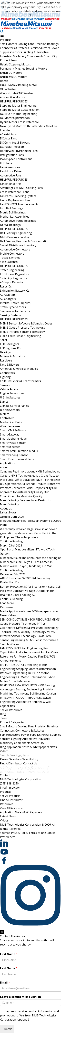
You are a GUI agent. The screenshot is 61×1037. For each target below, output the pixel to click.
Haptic (4, 81)
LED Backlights (9, 344)
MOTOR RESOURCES (13, 665)
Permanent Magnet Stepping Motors (23, 68)
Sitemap (5, 833)
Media (4, 611)
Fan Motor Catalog (25, 656)
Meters (4, 414)
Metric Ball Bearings (13, 212)
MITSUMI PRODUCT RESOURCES (21, 697)
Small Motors (9, 44)
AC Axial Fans (8, 134)
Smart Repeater (10, 447)
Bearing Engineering (29, 689)
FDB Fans (6, 163)
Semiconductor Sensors (15, 311)
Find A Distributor (11, 763)
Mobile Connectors (12, 253)
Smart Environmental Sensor (18, 459)
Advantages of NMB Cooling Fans (21, 188)
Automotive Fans (10, 175)
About (4, 467)
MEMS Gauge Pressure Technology (22, 327)
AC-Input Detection (12, 282)
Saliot (3, 340)
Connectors (7, 373)
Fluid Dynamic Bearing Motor (18, 85)
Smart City (50, 56)
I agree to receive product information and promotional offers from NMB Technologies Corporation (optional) (29, 1015)
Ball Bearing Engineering (16, 233)
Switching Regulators (13, 278)
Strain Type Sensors (13, 307)
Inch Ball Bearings (11, 208)
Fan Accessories (10, 167)
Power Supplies (31, 735)
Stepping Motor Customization (19, 110)
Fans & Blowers (9, 364)
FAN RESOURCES (10, 648)
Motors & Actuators (12, 356)
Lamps (4, 401)
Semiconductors (40, 48)
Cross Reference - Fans (14, 192)
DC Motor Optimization (15, 118)
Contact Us (30, 763)
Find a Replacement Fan (15, 200)
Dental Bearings (10, 225)
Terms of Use (37, 833)
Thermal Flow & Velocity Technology (23, 632)
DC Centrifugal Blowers (15, 142)
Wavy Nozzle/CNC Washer (16, 93)
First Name (8, 954)
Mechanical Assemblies (14, 216)
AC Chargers (8, 299)
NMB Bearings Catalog (14, 237)
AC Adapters (8, 295)
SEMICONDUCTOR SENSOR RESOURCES (25, 619)
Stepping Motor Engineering (18, 105)
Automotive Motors (12, 97)
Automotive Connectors (15, 249)
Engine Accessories (12, 393)
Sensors (17, 52)
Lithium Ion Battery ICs (14, 290)
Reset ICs (6, 286)
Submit (7, 1029)
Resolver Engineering (13, 673)
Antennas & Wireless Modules (19, 369)
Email (5, 982)
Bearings (6, 352)
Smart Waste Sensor (13, 443)
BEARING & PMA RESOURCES (18, 685)
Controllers (7, 418)
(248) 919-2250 (9, 783)
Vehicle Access (9, 389)
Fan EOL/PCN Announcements (19, 204)
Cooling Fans (26, 44)
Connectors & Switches (15, 48)
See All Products (10, 796)
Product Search (9, 60)
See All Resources (11, 710)
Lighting (28, 52)
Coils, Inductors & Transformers (20, 381)
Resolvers (6, 360)
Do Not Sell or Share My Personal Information (21, 928)
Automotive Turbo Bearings (18, 221)
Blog (3, 714)
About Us (6, 508)
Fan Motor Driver (11, 171)
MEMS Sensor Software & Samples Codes (26, 323)
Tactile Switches (10, 258)
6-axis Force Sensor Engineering (20, 336)
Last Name (8, 968)
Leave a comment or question (20, 997)
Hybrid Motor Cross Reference (19, 122)
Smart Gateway (9, 434)
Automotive (41, 52)
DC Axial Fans (8, 138)
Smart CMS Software (13, 430)
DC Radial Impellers (12, 147)
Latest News (8, 816)
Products (5, 40)
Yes (58, 11)
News (53, 747)
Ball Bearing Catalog (43, 693)
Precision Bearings (47, 44)
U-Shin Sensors (10, 410)
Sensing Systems (10, 315)
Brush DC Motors (11, 73)
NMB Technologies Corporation (20, 779)
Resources (6, 607)
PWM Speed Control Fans (16, 159)
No (31, 15)
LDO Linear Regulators (14, 274)
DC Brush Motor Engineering (18, 114)
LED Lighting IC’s (11, 348)
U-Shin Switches (10, 397)
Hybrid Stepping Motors (15, 64)
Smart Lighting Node (13, 438)
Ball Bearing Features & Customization (24, 241)
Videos (12, 615)
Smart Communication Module (19, 451)
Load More (7, 603)
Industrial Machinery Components (22, 56)
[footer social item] (30, 843)
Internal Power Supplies (15, 303)
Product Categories (12, 722)
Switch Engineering (12, 270)
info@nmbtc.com (10, 787)
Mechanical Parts (11, 422)
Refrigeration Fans (12, 155)
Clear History (30, 759)
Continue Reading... (12, 541)
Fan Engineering (10, 184)
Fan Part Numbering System (18, 196)
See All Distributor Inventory (18, 245)
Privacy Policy (19, 833)
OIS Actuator (8, 89)
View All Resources (12, 808)
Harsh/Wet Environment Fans (19, 151)
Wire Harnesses (10, 426)
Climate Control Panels (14, 406)
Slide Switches (9, 262)
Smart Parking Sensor (14, 455)
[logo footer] (30, 769)
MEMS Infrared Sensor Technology (22, 332)
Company (30, 471)
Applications (8, 463)
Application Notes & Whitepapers (29, 611)
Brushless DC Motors (13, 77)
